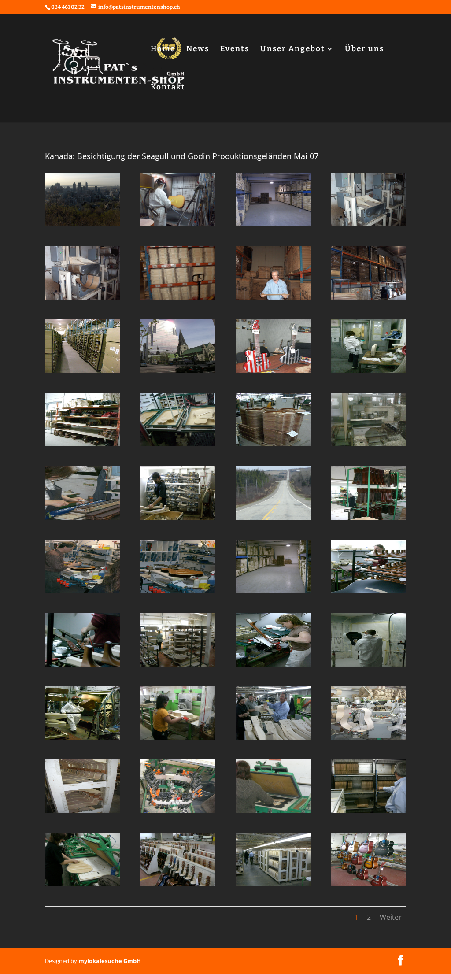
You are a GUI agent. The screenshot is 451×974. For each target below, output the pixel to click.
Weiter (391, 917)
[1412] (177, 373)
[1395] (273, 666)
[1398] (368, 593)
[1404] (177, 520)
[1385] (82, 886)
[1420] (177, 226)
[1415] (273, 299)
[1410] (368, 373)
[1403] (273, 520)
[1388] (177, 813)
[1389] (82, 813)
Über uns (364, 49)
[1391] (273, 739)
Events (234, 49)
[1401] (82, 593)
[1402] (368, 520)
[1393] (82, 739)
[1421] (82, 226)
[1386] (368, 813)
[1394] (368, 666)
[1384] (177, 886)
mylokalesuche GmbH (109, 961)
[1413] (82, 373)
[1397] (82, 666)
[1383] (273, 886)
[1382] (368, 886)
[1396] (177, 666)
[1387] (273, 813)
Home (163, 49)
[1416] (177, 299)
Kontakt (168, 88)
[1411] (273, 373)
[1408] (177, 446)
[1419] (273, 226)
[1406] (368, 446)
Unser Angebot (292, 49)
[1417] (82, 299)
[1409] (82, 446)
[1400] (177, 593)
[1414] (368, 299)
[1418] (368, 226)
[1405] (82, 520)
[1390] (368, 739)
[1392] (177, 739)
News (197, 49)
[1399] (273, 593)
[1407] (273, 446)
